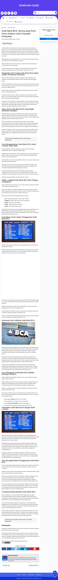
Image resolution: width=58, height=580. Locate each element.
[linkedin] (25, 548)
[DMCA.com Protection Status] (6, 543)
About (18, 574)
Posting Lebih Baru (33, 565)
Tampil (9, 43)
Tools (10, 21)
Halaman (50, 17)
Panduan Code (29, 5)
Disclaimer (38, 574)
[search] (35, 12)
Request (41, 17)
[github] (12, 13)
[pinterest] (34, 548)
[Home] (3, 18)
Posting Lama (6, 565)
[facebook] (15, 13)
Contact (23, 574)
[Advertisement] (48, 51)
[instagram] (5, 13)
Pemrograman (12, 17)
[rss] (8, 13)
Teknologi (31, 17)
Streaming (19, 22)
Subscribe (48, 38)
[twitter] (2, 13)
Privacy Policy (31, 574)
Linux (22, 17)
